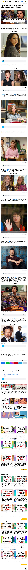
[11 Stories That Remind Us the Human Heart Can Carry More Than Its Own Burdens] (7, 458)
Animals (2, 438)
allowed (16, 277)
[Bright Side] (5, 1)
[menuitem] (10, 1)
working (8, 169)
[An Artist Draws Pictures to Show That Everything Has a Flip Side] (7, 414)
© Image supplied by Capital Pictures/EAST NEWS (6, 57)
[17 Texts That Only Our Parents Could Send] (20, 414)
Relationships (16, 409)
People (2, 3)
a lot (5, 241)
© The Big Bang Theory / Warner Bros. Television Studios (6, 311)
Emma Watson (3, 94)
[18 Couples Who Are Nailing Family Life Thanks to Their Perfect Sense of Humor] (7, 387)
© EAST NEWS (2, 162)
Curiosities (2, 534)
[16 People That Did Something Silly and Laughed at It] (20, 387)
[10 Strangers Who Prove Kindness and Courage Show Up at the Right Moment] (7, 507)
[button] (5, 360)
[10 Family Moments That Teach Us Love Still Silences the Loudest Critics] (7, 479)
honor (25, 318)
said (5, 94)
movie (13, 199)
